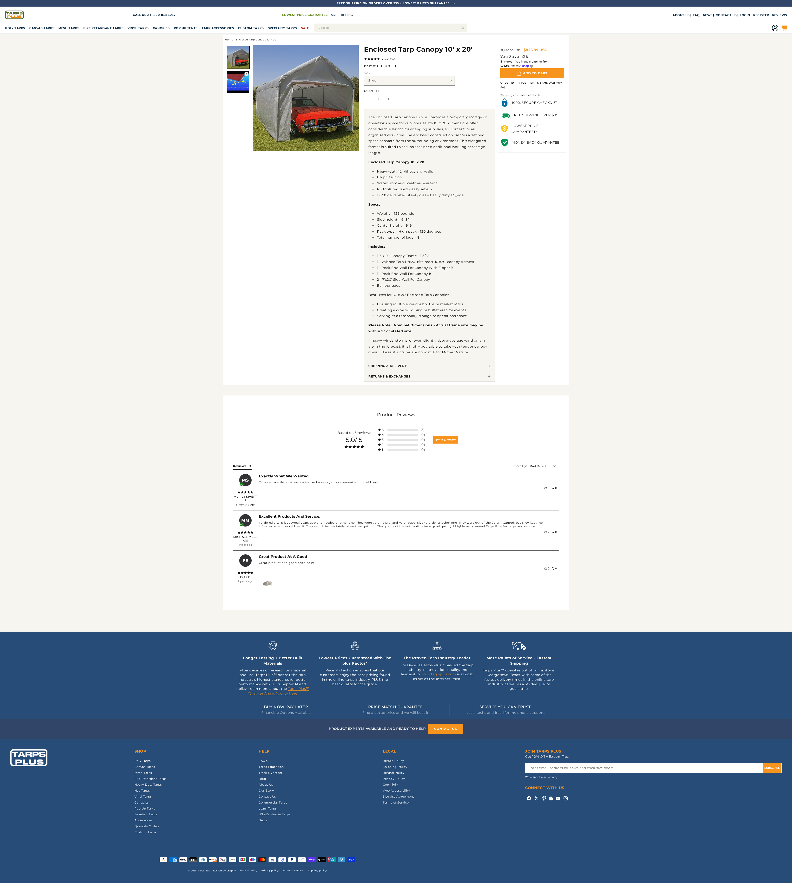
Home (229, 39)
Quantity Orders (147, 826)
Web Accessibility (396, 790)
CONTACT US (726, 15)
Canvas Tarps (41, 28)
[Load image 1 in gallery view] (238, 57)
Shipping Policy (395, 767)
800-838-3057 (164, 15)
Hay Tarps (142, 790)
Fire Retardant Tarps (103, 28)
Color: (368, 72)
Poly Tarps (15, 28)
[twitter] (536, 798)
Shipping (506, 95)
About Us (266, 784)
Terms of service (293, 870)
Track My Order (270, 773)
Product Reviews (396, 415)
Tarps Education (271, 767)
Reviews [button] (239, 466)
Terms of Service (396, 802)
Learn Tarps (268, 808)
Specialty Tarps (282, 28)
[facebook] (529, 798)
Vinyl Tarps (138, 28)
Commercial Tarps (273, 802)
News (263, 820)
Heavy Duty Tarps (148, 784)
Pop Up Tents (186, 28)
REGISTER (761, 15)
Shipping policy (317, 870)
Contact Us (267, 796)
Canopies (161, 28)
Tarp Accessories (218, 28)
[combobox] (391, 28)
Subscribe (772, 767)
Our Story (266, 790)
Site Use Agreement (398, 796)
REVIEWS (779, 15)
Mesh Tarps (68, 28)
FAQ (696, 15)
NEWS (708, 15)
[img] (245, 492)
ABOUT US (681, 15)
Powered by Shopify (223, 870)
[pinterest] (544, 798)
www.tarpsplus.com (439, 674)
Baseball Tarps (145, 814)
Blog (262, 779)
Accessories (143, 820)
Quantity (371, 90)
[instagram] (565, 798)
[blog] (551, 800)
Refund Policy (393, 773)
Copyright (390, 784)
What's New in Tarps (274, 814)
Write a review (446, 440)
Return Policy (393, 761)
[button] (15, 28)
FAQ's (263, 761)
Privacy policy (270, 870)
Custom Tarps (145, 832)
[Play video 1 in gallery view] (238, 82)
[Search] (462, 28)
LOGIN (745, 15)
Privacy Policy (394, 779)
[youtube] (558, 798)
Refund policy (248, 870)
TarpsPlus (204, 870)
